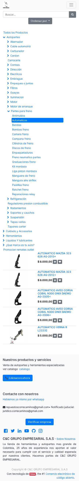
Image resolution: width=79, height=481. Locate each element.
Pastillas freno (20, 184)
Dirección (15, 69)
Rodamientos (18, 208)
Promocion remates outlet (18, 249)
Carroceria (14, 60)
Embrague (16, 78)
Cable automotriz (20, 46)
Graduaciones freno (24, 161)
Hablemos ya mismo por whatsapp (23, 399)
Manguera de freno (23, 175)
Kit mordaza (19, 166)
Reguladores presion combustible (28, 203)
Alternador (16, 41)
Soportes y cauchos (22, 212)
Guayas (14, 92)
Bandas (16, 124)
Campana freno (21, 138)
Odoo (32, 474)
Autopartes (13, 37)
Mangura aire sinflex (24, 180)
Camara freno (20, 134)
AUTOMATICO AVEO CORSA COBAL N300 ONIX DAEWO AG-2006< (55, 312)
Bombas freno (20, 129)
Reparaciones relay (23, 194)
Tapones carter (17, 226)
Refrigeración (18, 198)
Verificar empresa (39, 421)
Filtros (13, 87)
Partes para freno (21, 111)
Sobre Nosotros (66, 438)
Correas (15, 64)
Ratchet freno (20, 189)
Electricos (16, 74)
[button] (40, 21)
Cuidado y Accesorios (19, 231)
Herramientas (14, 235)
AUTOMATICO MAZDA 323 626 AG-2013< (54, 255)
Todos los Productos (15, 32)
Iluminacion (17, 97)
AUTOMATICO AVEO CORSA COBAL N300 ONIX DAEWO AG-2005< (55, 293)
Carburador (17, 50)
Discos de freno (21, 147)
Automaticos (19, 120)
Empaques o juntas (21, 83)
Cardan (14, 55)
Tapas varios (18, 221)
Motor (13, 101)
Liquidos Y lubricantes (19, 240)
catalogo (24, 368)
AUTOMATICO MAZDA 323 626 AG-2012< (54, 273)
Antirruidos (18, 115)
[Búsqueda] (72, 14)
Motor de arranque (21, 106)
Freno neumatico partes (26, 157)
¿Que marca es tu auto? (20, 245)
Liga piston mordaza (24, 171)
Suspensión (17, 217)
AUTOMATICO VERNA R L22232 (52, 329)
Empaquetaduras (22, 152)
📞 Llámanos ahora (17, 377)
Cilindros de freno (22, 143)
